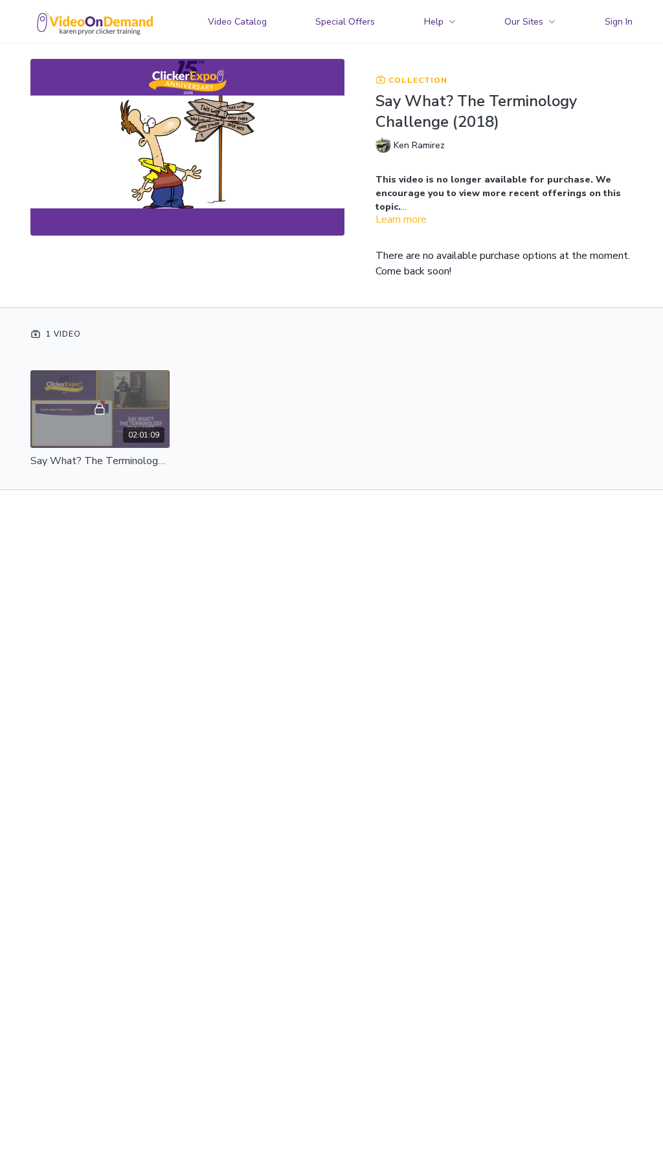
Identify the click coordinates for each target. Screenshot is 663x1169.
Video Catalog (237, 22)
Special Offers (345, 22)
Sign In (619, 22)
